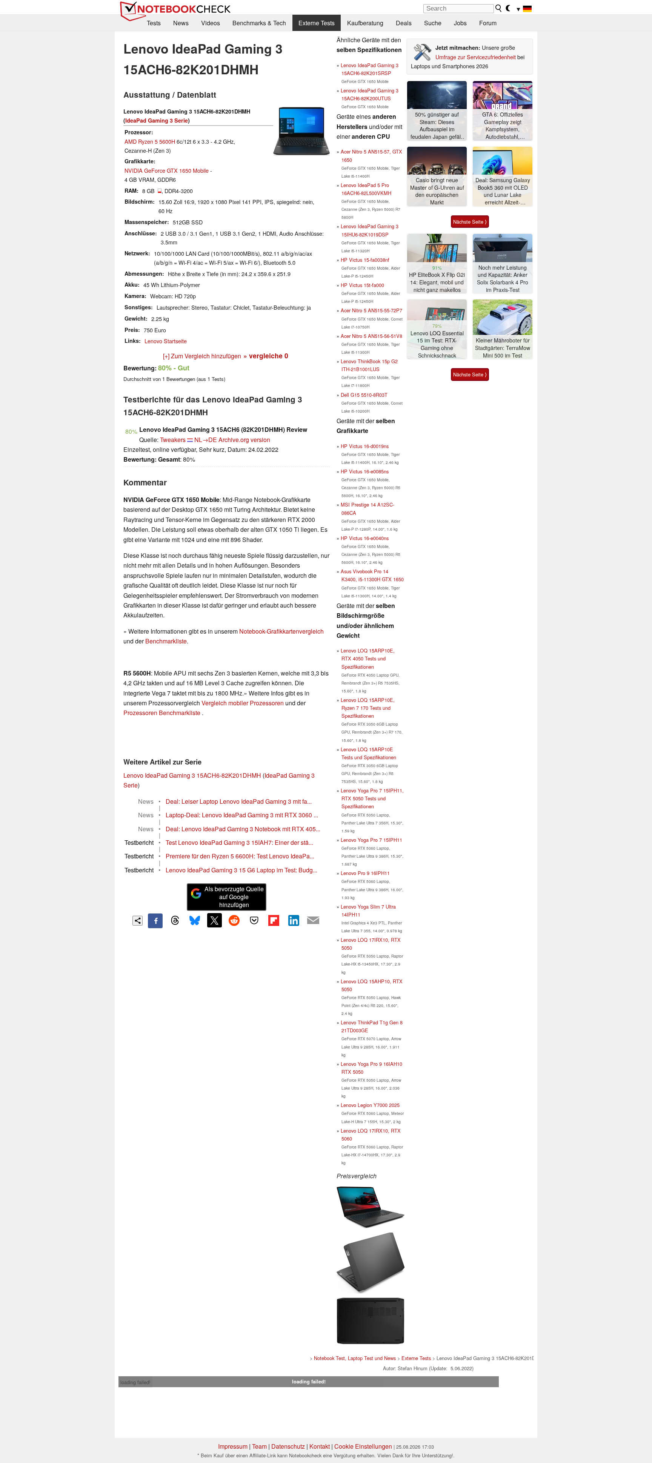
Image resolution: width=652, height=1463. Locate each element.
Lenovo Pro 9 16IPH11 (365, 873)
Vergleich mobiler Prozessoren (242, 702)
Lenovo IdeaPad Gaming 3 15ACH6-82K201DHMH (192, 775)
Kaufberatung (365, 22)
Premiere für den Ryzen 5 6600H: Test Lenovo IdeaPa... (240, 856)
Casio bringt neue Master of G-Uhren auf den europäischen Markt (437, 191)
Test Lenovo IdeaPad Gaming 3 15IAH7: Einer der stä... (239, 842)
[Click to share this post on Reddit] (234, 920)
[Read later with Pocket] (254, 920)
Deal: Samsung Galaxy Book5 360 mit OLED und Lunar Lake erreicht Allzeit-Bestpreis (502, 191)
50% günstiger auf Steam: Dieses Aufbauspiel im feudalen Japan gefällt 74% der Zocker (437, 126)
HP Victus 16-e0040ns (365, 538)
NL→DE (205, 439)
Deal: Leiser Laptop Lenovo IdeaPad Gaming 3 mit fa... (239, 801)
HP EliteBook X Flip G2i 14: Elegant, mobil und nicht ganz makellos (437, 282)
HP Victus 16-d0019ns (365, 446)
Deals (404, 22)
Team (259, 1446)
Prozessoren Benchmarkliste (162, 712)
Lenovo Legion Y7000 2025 (370, 1104)
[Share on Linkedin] (293, 920)
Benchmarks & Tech (259, 22)
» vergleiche (265, 355)
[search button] (498, 8)
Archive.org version (244, 439)
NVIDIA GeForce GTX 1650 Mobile (167, 170)
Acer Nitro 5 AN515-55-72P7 (371, 310)
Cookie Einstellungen (363, 1446)
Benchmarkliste (166, 641)
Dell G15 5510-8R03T (364, 394)
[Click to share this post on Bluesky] (195, 920)
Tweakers (173, 439)
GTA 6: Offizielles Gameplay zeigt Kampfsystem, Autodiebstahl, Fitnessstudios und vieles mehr (502, 126)
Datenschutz (288, 1446)
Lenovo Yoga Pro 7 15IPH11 (371, 839)
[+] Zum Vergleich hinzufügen (202, 356)
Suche (432, 22)
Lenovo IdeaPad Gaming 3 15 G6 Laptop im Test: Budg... (241, 870)
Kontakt (319, 1446)
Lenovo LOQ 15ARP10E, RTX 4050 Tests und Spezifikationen (368, 658)
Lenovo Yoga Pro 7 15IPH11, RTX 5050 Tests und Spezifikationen (372, 798)
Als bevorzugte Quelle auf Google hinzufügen (234, 896)
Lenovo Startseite (166, 341)
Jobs (460, 22)
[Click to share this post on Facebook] (155, 920)
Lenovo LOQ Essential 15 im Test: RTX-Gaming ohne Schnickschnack (437, 344)
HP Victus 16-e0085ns (365, 471)
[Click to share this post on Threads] (175, 920)
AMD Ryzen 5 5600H (150, 141)
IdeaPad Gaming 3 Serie (156, 120)
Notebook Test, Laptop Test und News (355, 1358)
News (181, 22)
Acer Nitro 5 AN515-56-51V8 (371, 335)
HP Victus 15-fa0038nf (365, 259)
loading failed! (135, 1382)
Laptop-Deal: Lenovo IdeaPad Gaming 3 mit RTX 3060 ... (242, 815)
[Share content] (137, 921)
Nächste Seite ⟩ (470, 221)
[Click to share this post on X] (214, 920)
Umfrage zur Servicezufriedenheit (475, 57)
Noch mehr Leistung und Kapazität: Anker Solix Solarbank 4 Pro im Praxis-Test (502, 278)
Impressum (233, 1446)
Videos (210, 22)
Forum (488, 22)
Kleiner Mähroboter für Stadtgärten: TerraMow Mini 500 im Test (502, 348)
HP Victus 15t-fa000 (362, 285)
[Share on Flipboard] (273, 920)
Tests (154, 22)
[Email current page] (313, 920)
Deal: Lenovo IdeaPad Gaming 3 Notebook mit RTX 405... (243, 828)
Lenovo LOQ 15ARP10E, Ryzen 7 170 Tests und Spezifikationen (368, 707)
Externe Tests (316, 22)
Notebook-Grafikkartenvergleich (281, 631)
